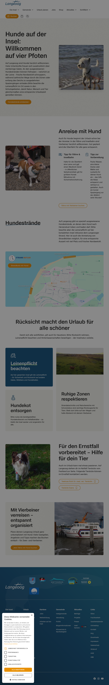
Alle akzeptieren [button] (18, 670)
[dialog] (18, 648)
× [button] (31, 615)
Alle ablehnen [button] (18, 675)
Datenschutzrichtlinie (10, 644)
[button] (18, 680)
